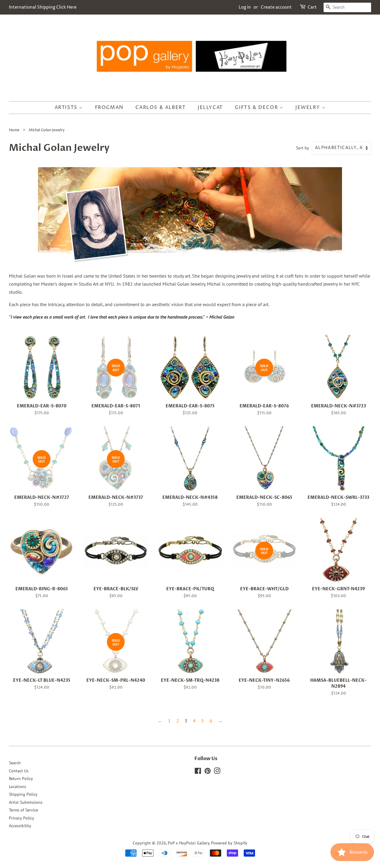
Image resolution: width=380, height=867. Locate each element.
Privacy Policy (21, 818)
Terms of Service (23, 810)
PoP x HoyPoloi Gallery (188, 843)
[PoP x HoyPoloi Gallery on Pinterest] (207, 772)
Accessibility (20, 825)
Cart (312, 7)
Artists (67, 107)
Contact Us (18, 770)
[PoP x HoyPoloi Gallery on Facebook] (197, 772)
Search (15, 762)
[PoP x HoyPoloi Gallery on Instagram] (217, 772)
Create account (276, 7)
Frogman (109, 107)
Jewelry (308, 107)
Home (14, 130)
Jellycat (210, 107)
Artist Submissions (25, 802)
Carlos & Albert (160, 107)
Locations (17, 786)
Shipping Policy (23, 794)
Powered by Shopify (229, 843)
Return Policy (21, 778)
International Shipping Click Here (43, 7)
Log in (245, 7)
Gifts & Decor (257, 107)
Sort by (302, 148)
